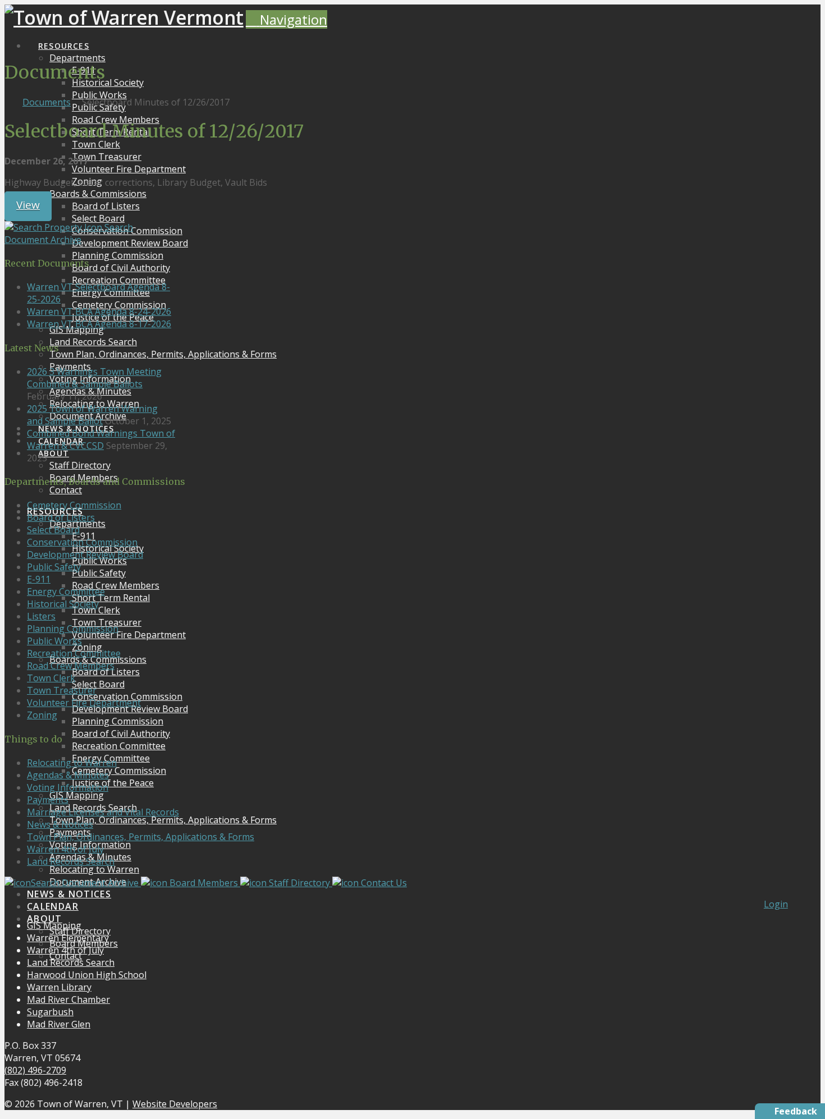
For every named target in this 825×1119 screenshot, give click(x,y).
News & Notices (60, 824)
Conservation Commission (82, 542)
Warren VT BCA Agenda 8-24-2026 (99, 311)
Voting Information (67, 787)
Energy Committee (66, 591)
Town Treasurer (62, 690)
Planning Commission (72, 628)
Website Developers (174, 1104)
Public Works (54, 641)
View (28, 205)
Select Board (53, 530)
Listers (41, 616)
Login (776, 904)
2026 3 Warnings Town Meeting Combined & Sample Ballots (94, 377)
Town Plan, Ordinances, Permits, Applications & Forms (140, 837)
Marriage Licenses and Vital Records (103, 812)
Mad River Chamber (68, 999)
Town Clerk (51, 678)
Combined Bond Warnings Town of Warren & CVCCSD (101, 439)
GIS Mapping (54, 925)
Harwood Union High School (86, 975)
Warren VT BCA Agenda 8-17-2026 (99, 324)
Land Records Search (70, 861)
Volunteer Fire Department (84, 702)
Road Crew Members (70, 665)
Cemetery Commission (74, 505)
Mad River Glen (58, 1024)
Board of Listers (61, 517)
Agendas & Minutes (68, 775)
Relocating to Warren (72, 762)
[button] (286, 19)
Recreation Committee (74, 653)
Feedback (795, 1111)
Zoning (42, 715)
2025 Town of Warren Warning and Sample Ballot (92, 414)
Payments (47, 800)
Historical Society (63, 604)
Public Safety (54, 567)
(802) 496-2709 (35, 1070)
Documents (46, 102)
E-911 (39, 579)
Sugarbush (50, 1012)
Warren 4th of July (65, 849)
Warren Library (59, 987)
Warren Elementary (68, 938)
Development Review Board (85, 554)
